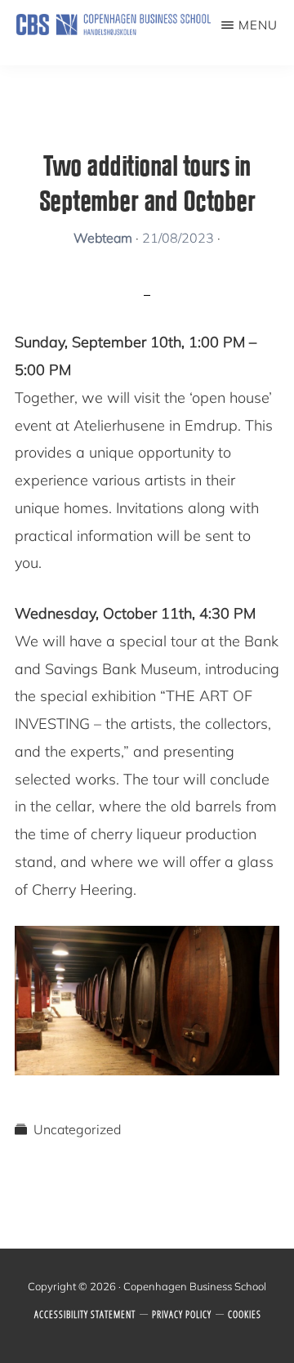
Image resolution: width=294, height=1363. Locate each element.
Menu (258, 25)
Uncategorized (77, 1129)
